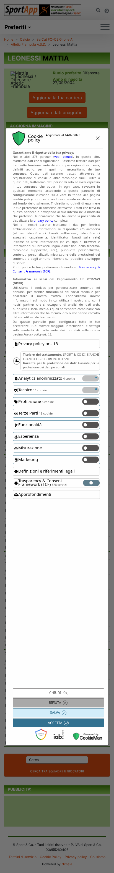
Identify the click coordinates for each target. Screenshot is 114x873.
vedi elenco (63, 156)
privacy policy (43, 220)
